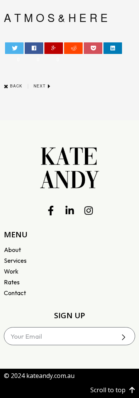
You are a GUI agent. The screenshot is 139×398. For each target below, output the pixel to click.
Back (15, 86)
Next (40, 86)
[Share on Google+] (53, 48)
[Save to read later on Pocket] (93, 48)
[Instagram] (88, 210)
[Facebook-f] (51, 210)
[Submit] (123, 337)
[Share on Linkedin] (112, 48)
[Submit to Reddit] (73, 48)
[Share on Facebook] (34, 48)
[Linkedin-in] (70, 210)
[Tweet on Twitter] (14, 48)
